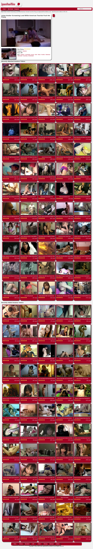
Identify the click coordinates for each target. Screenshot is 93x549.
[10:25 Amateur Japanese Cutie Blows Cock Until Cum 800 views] (65, 444)
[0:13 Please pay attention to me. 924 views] (65, 182)
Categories (16, 9)
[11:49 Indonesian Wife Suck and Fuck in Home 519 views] (11, 503)
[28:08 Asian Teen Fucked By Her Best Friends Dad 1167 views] (29, 83)
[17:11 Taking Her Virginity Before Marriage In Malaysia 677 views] (82, 325)
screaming (27, 54)
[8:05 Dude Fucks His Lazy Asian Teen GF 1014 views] (29, 182)
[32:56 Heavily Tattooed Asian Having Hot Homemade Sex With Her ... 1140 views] (82, 483)
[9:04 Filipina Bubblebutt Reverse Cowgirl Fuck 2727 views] (11, 424)
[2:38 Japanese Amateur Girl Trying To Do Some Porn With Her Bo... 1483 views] (29, 143)
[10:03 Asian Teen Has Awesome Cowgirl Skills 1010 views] (47, 503)
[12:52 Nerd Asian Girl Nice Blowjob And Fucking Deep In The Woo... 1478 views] (11, 262)
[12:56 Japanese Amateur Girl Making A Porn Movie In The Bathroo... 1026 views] (82, 523)
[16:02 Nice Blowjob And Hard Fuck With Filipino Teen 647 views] (82, 503)
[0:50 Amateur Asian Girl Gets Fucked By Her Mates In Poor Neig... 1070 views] (82, 182)
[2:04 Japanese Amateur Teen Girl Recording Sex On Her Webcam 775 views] (11, 384)
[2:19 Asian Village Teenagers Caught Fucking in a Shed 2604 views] (65, 262)
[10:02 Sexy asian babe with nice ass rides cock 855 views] (47, 463)
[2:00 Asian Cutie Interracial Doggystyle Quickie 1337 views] (29, 163)
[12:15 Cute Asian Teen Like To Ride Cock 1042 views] (65, 325)
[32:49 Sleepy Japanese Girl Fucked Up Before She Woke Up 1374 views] (47, 444)
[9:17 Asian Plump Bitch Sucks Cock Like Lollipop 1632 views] (11, 103)
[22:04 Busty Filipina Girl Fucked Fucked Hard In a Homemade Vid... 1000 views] (82, 242)
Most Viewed (10, 9)
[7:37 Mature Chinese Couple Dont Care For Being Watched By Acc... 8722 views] (65, 103)
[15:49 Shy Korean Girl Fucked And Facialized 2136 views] (47, 404)
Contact (57, 543)
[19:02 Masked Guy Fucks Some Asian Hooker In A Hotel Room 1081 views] (29, 325)
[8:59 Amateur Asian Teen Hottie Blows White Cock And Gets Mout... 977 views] (29, 123)
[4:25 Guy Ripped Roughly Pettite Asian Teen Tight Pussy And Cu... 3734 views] (82, 404)
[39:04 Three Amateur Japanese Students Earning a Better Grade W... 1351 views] (29, 404)
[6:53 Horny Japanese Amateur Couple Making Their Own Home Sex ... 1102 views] (29, 222)
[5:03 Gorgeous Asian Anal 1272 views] (65, 523)
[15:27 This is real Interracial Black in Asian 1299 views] (65, 384)
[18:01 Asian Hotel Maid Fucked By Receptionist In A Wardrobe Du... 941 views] (47, 364)
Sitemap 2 (52, 543)
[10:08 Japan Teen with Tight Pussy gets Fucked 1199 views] (11, 143)
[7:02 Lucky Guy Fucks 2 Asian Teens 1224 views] (65, 222)
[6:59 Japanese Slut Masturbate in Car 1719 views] (47, 182)
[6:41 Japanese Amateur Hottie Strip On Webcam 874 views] (47, 305)
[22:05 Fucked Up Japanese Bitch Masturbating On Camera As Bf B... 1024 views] (11, 444)
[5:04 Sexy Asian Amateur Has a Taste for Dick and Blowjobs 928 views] (47, 325)
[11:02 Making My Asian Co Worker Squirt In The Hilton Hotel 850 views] (29, 523)
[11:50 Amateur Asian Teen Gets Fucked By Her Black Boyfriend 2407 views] (29, 64)
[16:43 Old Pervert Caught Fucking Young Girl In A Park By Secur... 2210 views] (11, 123)
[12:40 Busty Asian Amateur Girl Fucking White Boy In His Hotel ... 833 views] (29, 444)
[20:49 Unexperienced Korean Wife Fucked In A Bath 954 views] (11, 325)
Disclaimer (27, 543)
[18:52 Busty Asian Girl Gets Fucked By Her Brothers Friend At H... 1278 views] (82, 262)
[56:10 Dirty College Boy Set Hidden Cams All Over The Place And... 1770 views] (82, 123)
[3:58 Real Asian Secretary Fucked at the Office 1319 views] (65, 424)
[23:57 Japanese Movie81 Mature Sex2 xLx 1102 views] (11, 64)
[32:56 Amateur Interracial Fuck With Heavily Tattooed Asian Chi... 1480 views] (11, 282)
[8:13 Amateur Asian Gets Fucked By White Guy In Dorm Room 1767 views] (82, 282)
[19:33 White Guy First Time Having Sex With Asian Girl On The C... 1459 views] (65, 202)
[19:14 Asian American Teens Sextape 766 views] (82, 364)
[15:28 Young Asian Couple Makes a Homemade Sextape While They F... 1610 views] (82, 143)
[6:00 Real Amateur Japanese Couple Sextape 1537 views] (65, 83)
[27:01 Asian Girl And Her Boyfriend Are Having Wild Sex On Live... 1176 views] (65, 163)
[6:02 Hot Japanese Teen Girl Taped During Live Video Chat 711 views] (29, 344)
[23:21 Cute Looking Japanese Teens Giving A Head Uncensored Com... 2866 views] (82, 83)
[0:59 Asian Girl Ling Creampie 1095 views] (47, 143)
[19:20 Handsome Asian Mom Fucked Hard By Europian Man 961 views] (11, 483)
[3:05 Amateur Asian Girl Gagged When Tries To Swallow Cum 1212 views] (82, 222)
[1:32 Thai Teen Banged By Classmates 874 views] (11, 404)
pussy (32, 54)
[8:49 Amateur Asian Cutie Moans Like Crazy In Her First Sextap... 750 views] (82, 424)
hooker (43, 54)
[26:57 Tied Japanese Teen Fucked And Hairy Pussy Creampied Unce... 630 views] (82, 305)
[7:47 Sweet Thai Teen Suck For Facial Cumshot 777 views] (82, 344)
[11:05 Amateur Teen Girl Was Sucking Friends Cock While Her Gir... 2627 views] (65, 64)
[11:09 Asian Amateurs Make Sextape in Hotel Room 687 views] (29, 463)
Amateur (25, 51)
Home (4, 9)
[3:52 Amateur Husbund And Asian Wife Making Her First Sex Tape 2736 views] (29, 202)
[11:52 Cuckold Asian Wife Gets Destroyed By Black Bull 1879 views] (47, 123)
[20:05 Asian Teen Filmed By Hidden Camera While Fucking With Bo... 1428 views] (65, 242)
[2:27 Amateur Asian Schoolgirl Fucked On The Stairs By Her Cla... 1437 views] (82, 103)
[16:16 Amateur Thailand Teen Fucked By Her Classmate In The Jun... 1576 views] (82, 384)
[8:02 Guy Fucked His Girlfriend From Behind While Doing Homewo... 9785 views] (11, 344)
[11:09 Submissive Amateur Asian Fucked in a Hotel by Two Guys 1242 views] (29, 103)
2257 (33, 543)
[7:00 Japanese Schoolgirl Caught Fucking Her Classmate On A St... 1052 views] (11, 463)
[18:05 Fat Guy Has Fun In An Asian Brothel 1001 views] (65, 404)
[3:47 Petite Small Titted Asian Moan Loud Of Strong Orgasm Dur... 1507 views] (82, 202)
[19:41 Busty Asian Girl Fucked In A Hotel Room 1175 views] (47, 103)
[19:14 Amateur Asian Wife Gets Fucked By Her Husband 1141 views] (65, 364)
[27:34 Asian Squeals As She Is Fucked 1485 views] (65, 123)
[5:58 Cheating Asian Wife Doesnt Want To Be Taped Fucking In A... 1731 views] (65, 282)
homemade (31, 55)
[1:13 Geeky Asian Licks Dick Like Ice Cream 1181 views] (47, 483)
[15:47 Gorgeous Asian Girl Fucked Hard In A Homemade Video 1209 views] (11, 305)
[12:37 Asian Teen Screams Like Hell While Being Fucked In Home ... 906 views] (29, 503)
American (48, 54)
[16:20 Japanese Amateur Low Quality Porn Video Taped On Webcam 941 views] (47, 242)
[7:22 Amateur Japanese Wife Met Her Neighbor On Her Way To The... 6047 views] (47, 202)
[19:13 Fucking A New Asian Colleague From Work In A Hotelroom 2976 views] (11, 182)
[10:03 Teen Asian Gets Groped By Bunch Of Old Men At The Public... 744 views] (29, 424)
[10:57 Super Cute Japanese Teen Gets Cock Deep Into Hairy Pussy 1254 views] (29, 384)
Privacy (21, 543)
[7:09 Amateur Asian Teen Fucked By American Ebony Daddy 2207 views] (47, 424)
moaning (25, 55)
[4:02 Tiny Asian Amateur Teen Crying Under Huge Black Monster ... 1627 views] (11, 83)
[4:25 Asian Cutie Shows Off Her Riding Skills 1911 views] (47, 344)
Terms (15, 543)
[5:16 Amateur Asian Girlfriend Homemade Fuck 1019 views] (11, 364)
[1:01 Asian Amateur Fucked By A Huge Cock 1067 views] (11, 163)
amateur (22, 54)
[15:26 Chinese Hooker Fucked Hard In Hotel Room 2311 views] (82, 463)
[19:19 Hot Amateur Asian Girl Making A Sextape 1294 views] (47, 222)
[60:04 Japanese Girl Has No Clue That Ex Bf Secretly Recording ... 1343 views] (11, 523)
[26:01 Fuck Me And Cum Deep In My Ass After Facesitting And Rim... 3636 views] (65, 463)
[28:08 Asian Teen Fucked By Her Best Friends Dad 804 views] (29, 364)
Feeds (39, 543)
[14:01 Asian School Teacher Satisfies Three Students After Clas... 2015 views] (65, 503)
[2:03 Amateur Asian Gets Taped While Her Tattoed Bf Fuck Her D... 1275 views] (47, 163)
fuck (36, 54)
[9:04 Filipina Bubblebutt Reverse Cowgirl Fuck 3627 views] (82, 64)
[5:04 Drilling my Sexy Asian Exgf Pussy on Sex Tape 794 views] (47, 523)
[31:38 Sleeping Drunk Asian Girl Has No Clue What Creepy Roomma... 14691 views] (47, 64)
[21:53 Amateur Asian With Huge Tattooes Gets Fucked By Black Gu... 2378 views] (47, 262)
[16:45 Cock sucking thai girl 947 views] (29, 282)
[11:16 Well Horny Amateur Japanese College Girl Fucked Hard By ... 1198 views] (29, 483)
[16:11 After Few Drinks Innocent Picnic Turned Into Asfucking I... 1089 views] (29, 262)
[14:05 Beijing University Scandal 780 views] (65, 344)
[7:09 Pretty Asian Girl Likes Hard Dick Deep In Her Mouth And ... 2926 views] (82, 444)
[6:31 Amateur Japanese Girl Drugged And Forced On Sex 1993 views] (11, 242)
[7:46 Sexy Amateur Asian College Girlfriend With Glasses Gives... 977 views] (29, 242)
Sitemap (45, 543)
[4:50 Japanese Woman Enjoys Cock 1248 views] (47, 83)
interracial (19, 55)
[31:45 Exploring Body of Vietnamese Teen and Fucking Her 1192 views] (65, 305)
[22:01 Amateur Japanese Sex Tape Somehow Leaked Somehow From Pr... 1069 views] (47, 384)
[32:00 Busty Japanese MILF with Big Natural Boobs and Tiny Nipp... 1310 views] (47, 282)
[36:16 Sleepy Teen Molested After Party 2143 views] (82, 163)
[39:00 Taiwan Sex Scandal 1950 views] (65, 483)
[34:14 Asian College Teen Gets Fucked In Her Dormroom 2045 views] (11, 222)
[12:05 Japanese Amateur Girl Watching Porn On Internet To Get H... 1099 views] (11, 202)
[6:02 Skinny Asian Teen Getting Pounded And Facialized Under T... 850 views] (29, 305)
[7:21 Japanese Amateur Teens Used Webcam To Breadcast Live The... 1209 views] (65, 143)
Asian (39, 54)
